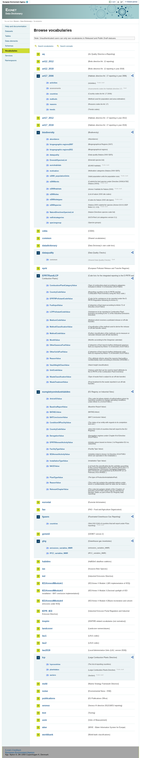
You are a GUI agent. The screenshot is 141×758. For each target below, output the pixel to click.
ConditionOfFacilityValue (60, 423)
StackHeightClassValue (59, 365)
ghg (44, 541)
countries (54, 94)
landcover (47, 628)
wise (44, 727)
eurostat (46, 502)
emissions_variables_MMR (61, 548)
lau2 (44, 643)
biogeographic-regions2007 (61, 144)
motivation (54, 171)
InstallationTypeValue (59, 461)
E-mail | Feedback (13, 750)
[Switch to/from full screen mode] (122, 2)
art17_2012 (48, 118)
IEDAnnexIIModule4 (52, 601)
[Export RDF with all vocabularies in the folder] (132, 76)
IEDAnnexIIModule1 (52, 583)
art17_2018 (48, 125)
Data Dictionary (26, 21)
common (46, 238)
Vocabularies (11, 51)
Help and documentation (15, 26)
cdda (44, 231)
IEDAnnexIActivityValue (60, 454)
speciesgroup (55, 223)
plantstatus (54, 670)
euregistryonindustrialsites (56, 392)
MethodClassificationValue (61, 327)
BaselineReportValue (58, 407)
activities (53, 83)
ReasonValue (55, 358)
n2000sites (54, 194)
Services (9, 55)
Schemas (9, 46)
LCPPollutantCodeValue (60, 312)
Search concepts (66, 46)
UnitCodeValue (56, 370)
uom (44, 720)
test (44, 713)
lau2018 (46, 650)
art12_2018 (48, 69)
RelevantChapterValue (59, 489)
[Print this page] (118, 2)
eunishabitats (55, 165)
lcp (43, 657)
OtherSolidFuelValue (58, 352)
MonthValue (55, 340)
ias (43, 569)
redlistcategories (57, 217)
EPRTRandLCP (50, 275)
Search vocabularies (45, 46)
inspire (45, 621)
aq (43, 54)
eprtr (44, 268)
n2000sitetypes (56, 199)
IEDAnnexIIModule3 (52, 590)
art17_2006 (48, 76)
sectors (53, 675)
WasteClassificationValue (60, 377)
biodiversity (48, 132)
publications (48, 698)
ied (43, 576)
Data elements (11, 41)
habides (46, 561)
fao (43, 509)
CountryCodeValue (58, 292)
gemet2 (46, 534)
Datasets (9, 31)
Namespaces (11, 60)
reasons (53, 104)
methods (53, 99)
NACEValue (54, 466)
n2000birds (54, 182)
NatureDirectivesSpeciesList (62, 212)
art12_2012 (48, 61)
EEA (16, 2)
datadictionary (49, 245)
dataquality (54, 155)
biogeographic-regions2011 (61, 150)
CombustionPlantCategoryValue (63, 285)
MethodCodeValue (57, 333)
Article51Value (56, 399)
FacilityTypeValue (57, 449)
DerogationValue (57, 436)
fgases (45, 517)
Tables (8, 36)
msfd (44, 684)
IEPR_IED (47, 611)
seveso (46, 705)
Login (113, 2)
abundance (54, 139)
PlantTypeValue (56, 477)
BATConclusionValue (59, 417)
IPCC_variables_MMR (59, 553)
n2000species (55, 205)
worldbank (47, 734)
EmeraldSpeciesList (58, 160)
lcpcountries (55, 664)
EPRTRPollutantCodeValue (61, 299)
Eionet (16, 21)
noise (45, 691)
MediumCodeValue (58, 320)
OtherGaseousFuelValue (60, 345)
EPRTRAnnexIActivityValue (61, 442)
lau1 (44, 636)
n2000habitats (55, 189)
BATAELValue (55, 412)
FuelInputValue (56, 305)
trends (52, 109)
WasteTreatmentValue (59, 382)
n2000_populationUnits (59, 176)
